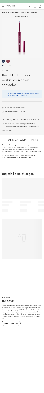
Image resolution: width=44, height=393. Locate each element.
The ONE (5, 71)
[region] (22, 38)
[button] (3, 61)
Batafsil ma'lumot (7, 130)
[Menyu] (3, 6)
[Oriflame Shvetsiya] (10, 6)
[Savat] (40, 6)
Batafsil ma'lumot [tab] (17, 140)
